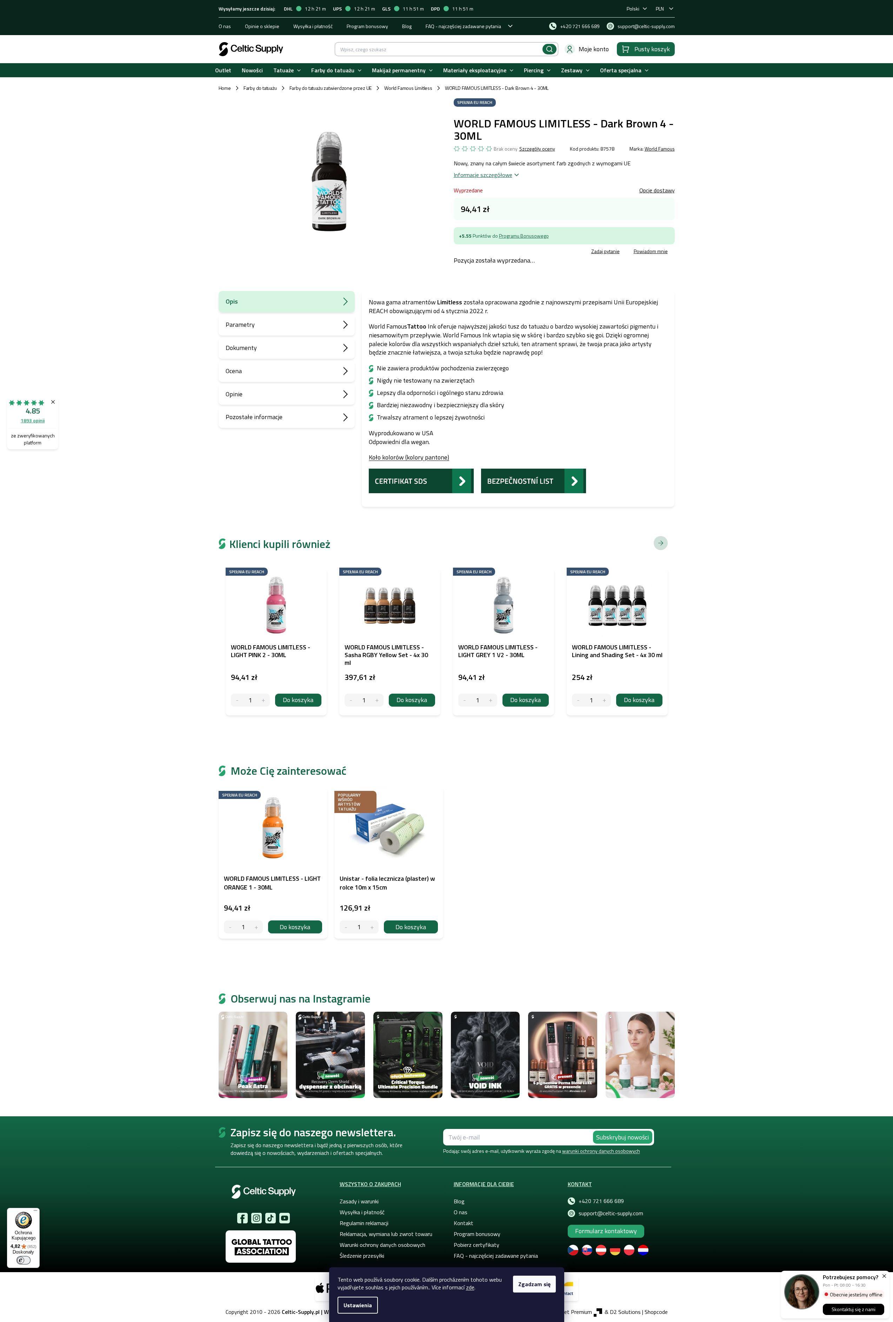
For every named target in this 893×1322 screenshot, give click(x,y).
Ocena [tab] (234, 371)
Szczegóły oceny (537, 148)
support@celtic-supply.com (611, 1213)
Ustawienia (358, 1305)
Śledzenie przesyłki (362, 1256)
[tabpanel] (273, 863)
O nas (225, 26)
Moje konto (594, 49)
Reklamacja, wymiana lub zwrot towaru (386, 1234)
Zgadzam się (534, 1284)
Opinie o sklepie (262, 26)
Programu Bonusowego (524, 235)
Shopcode (656, 1312)
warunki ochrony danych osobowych (601, 1151)
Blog (407, 26)
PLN (660, 8)
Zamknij (506, 252)
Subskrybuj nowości (622, 1137)
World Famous (660, 148)
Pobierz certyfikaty (476, 1245)
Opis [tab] (232, 301)
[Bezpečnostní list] (533, 480)
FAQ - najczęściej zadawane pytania (463, 26)
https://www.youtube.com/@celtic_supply (284, 1218)
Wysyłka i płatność (313, 26)
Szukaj (549, 49)
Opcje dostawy (657, 190)
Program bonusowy (367, 26)
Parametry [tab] (240, 324)
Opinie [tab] (234, 394)
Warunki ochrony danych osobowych (382, 1245)
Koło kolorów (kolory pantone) (409, 457)
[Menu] (35, 1212)
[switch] (23, 1260)
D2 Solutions (625, 1312)
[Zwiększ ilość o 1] (256, 926)
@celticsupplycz (270, 1218)
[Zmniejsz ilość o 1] (230, 926)
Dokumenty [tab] (241, 347)
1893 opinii (33, 420)
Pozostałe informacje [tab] (254, 417)
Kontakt (463, 1223)
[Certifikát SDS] (421, 480)
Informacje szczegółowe (483, 175)
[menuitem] (223, 70)
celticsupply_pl (256, 1218)
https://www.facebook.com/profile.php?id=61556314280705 (242, 1218)
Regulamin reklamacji (364, 1223)
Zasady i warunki (359, 1201)
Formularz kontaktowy (606, 1231)
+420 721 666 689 (601, 1201)
